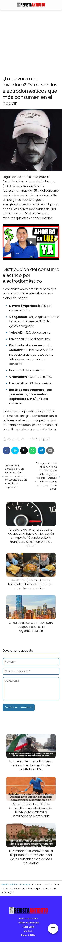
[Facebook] (6, 450)
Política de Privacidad (28, 922)
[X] (24, 450)
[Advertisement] (31, 42)
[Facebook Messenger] (15, 450)
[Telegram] (41, 450)
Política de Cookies (28, 918)
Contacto (28, 931)
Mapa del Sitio (28, 935)
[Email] (50, 450)
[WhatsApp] (32, 450)
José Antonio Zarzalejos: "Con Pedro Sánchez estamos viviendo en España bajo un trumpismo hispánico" (16, 476)
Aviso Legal (28, 926)
